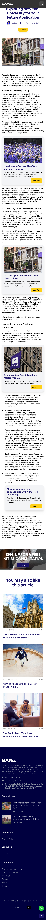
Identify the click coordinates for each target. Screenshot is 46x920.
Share (24, 29)
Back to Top (19, 907)
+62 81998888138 (13, 777)
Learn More (36, 506)
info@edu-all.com (13, 781)
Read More (36, 181)
